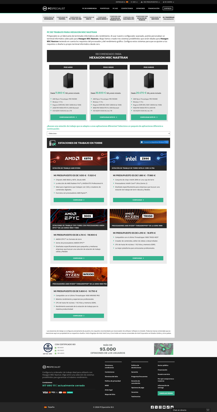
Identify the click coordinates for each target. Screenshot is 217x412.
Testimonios (135, 396)
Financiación (153, 8)
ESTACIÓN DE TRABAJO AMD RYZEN (66, 168)
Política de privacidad (113, 381)
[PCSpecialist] (53, 8)
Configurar (78, 200)
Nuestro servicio (164, 374)
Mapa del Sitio (110, 394)
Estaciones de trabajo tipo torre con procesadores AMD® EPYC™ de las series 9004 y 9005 (78, 226)
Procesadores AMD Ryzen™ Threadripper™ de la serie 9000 (137, 226)
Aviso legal (109, 390)
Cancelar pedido (166, 393)
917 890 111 (49, 385)
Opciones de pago (137, 388)
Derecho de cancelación (135, 382)
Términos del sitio (111, 376)
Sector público (163, 365)
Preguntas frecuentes (139, 376)
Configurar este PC (67, 117)
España (51, 407)
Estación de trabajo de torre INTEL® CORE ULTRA (133, 168)
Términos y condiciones (109, 366)
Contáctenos (109, 372)
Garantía (134, 372)
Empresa (168, 8)
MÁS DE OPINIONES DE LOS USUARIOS (108, 349)
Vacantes (134, 392)
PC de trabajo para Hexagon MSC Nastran (72, 32)
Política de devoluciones (136, 366)
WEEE (107, 385)
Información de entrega (163, 386)
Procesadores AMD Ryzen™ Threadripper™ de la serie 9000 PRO (80, 284)
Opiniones (140, 8)
